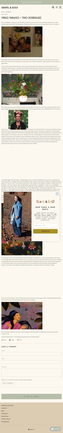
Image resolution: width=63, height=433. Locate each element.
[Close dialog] (57, 193)
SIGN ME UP (45, 231)
